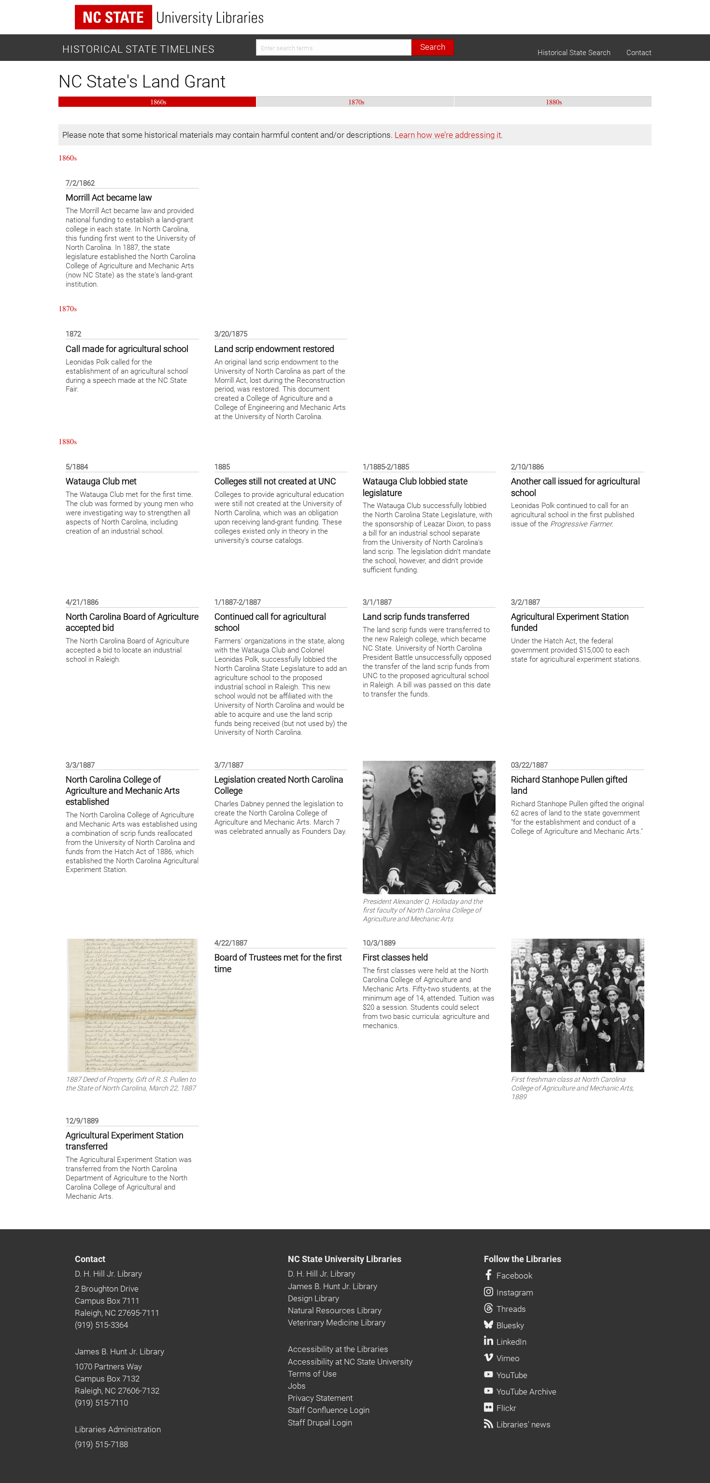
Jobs (297, 1386)
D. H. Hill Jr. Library (108, 1274)
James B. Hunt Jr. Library (119, 1351)
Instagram (514, 1292)
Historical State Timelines (138, 49)
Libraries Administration (118, 1429)
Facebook (513, 1275)
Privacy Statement (320, 1398)
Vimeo (507, 1358)
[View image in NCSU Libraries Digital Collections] (429, 826)
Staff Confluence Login (328, 1410)
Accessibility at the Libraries (338, 1349)
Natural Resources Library (335, 1310)
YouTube (511, 1375)
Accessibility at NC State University (350, 1362)
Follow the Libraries (522, 1259)
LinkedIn (510, 1342)
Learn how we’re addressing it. (449, 135)
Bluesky (509, 1325)
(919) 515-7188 (101, 1444)
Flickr (505, 1408)
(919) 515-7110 (101, 1403)
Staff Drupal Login (320, 1422)
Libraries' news (523, 1424)
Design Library (313, 1298)
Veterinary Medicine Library (336, 1322)
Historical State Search (574, 53)
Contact (639, 53)
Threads (510, 1309)
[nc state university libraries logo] (169, 17)
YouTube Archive (525, 1391)
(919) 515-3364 (101, 1325)
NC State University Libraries (344, 1259)
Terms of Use (312, 1374)
